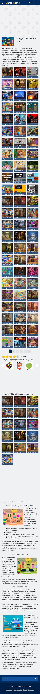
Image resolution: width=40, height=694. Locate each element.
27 (26, 351)
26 (21, 351)
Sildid (25, 690)
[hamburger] (2, 2)
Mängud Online (18, 690)
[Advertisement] (19, 20)
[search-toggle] (30, 3)
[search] (36, 679)
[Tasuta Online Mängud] (12, 3)
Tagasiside (31, 690)
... (17, 351)
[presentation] (3, 365)
